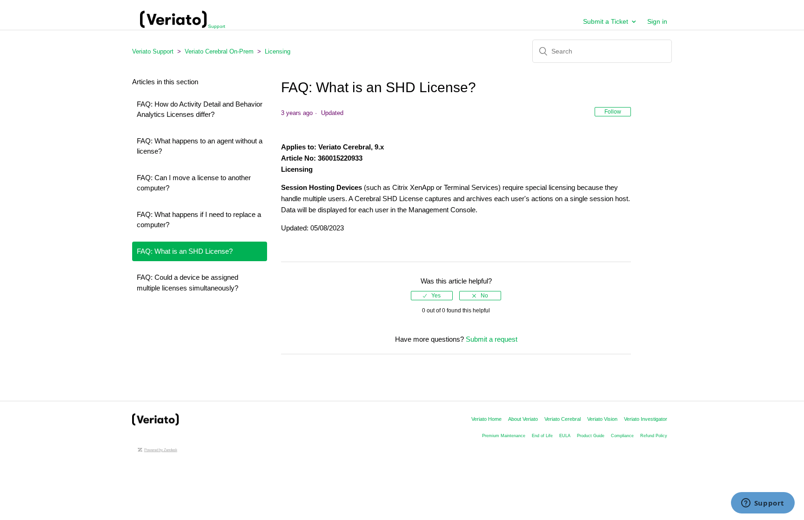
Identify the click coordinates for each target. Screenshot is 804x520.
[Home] (155, 423)
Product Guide (590, 435)
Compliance (622, 435)
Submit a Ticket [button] (605, 21)
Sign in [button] (657, 21)
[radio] (432, 295)
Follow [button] (612, 111)
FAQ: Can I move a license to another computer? (194, 183)
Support (216, 26)
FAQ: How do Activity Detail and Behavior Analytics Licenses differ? (199, 109)
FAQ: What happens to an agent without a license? (199, 146)
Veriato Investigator (645, 419)
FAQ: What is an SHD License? (185, 251)
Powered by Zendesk (160, 450)
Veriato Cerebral (562, 419)
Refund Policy (653, 435)
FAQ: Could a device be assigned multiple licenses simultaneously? (187, 282)
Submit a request (491, 339)
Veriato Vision (602, 419)
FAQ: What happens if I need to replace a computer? (199, 219)
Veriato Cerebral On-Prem (219, 51)
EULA (564, 435)
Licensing (277, 51)
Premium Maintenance (503, 435)
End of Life (542, 435)
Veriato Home (486, 419)
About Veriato (523, 419)
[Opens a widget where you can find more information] (762, 503)
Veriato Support (153, 51)
